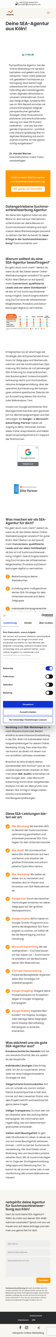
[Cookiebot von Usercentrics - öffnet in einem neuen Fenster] (41, 615)
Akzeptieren (28, 704)
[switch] (49, 676)
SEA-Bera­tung (20, 826)
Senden (43, 1280)
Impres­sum (23, 1320)
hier (40, 1300)
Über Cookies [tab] (46, 622)
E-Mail (21, 1297)
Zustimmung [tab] (10, 622)
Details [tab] (28, 622)
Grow (13, 1316)
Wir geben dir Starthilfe (28, 189)
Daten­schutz (36, 1315)
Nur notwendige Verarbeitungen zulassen (28, 720)
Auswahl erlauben (28, 712)
